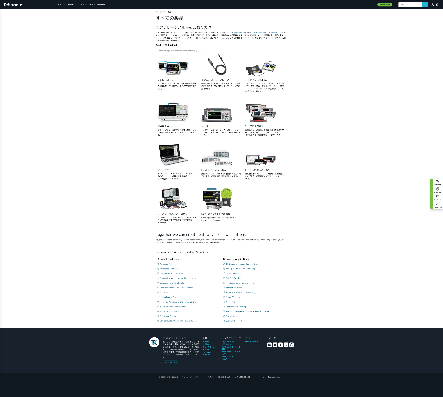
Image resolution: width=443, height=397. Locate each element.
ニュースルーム (209, 347)
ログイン (431, 5)
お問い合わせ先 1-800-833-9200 (238, 377)
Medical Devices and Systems (172, 306)
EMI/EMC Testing (233, 278)
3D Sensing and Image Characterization (242, 264)
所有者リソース (227, 356)
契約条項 (221, 377)
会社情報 (206, 341)
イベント (206, 349)
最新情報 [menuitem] (101, 4)
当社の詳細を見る (171, 362)
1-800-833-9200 (228, 341)
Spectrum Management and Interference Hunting (247, 311)
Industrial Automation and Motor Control (177, 302)
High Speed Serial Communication (240, 283)
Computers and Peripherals (171, 283)
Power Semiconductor (169, 311)
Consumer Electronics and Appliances (176, 287)
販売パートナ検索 (251, 341)
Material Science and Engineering (240, 292)
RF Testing (230, 302)
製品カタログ (437, 200)
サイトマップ (187, 377)
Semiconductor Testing (235, 306)
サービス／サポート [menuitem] (87, 4)
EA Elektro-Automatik (207, 353)
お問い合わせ (227, 344)
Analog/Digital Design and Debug (240, 268)
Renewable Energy (167, 316)
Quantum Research (233, 321)
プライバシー (199, 377)
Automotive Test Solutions (171, 273)
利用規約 (211, 377)
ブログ (224, 359)
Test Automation (233, 316)
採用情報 (206, 344)
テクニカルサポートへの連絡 (231, 348)
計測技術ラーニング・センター (231, 353)
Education (164, 292)
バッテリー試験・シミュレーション (266, 32)
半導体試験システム (239, 32)
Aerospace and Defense (169, 268)
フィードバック (258, 377)
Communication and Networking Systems (177, 278)
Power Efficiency (232, 297)
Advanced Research (168, 264)
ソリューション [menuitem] (70, 4)
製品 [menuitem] (59, 4)
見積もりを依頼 (385, 5)
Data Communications (235, 273)
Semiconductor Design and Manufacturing (178, 321)
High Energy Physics (170, 297)
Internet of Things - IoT (236, 287)
